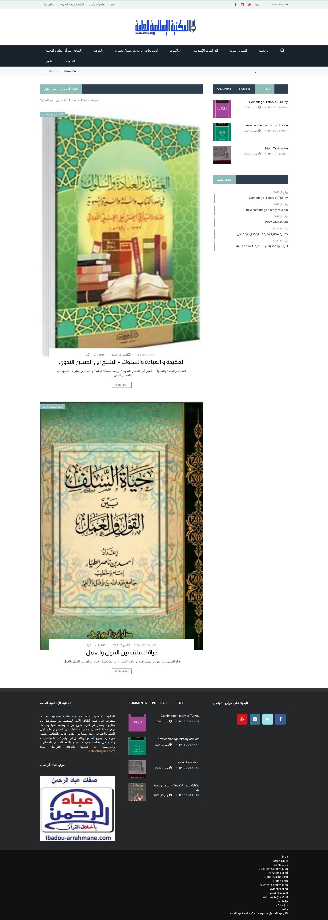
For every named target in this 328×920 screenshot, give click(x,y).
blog (285, 857)
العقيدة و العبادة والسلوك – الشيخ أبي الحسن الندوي (122, 361)
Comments (224, 89)
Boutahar (150, 354)
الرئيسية (264, 50)
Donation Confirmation (273, 869)
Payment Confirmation (273, 885)
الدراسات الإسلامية (205, 50)
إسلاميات (176, 50)
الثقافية (98, 50)
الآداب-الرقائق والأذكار (53, 114)
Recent (265, 89)
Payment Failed (278, 889)
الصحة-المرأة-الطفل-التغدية (64, 50)
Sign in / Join (279, 4)
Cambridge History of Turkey (268, 102)
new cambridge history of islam (267, 125)
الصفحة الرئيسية (279, 893)
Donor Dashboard (276, 877)
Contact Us (281, 865)
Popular (245, 89)
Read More (122, 385)
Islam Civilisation (76, 71)
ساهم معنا (49, 4)
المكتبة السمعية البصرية (72, 4)
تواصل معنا (282, 901)
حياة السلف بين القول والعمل (122, 652)
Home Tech (280, 881)
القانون (50, 61)
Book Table (280, 861)
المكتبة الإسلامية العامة (275, 897)
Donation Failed (278, 873)
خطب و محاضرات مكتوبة (101, 4)
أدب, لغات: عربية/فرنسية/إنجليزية (136, 50)
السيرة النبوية (238, 50)
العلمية (70, 61)
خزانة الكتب (281, 905)
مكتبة (285, 909)
